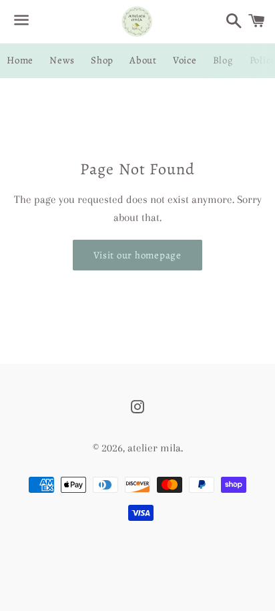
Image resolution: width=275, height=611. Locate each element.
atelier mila (154, 447)
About (143, 60)
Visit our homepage (137, 255)
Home (20, 60)
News (62, 60)
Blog (223, 60)
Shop (102, 60)
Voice (185, 60)
